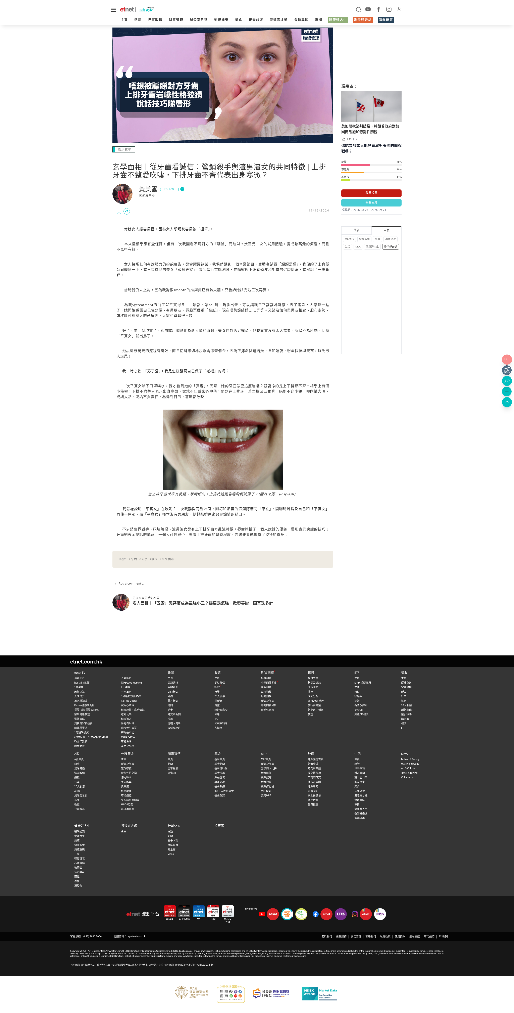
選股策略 (406, 714)
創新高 (218, 701)
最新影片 (79, 678)
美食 (238, 20)
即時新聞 (173, 692)
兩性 (77, 876)
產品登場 (219, 777)
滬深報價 (79, 773)
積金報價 (266, 773)
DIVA (358, 246)
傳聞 (170, 705)
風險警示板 (80, 795)
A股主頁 (79, 759)
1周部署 (79, 687)
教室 (310, 714)
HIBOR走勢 (127, 804)
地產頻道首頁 (315, 759)
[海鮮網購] (507, 370)
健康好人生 (338, 20)
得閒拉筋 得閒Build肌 (86, 710)
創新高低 (406, 710)
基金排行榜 (220, 768)
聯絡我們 (370, 936)
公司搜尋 (79, 809)
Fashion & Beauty (410, 759)
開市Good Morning (131, 683)
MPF (264, 754)
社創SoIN (174, 826)
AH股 (217, 714)
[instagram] (389, 9)
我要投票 (371, 193)
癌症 (77, 840)
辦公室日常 (199, 20)
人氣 (386, 230)
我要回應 (371, 202)
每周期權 (266, 696)
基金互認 (219, 795)
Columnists (407, 777)
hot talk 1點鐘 (82, 683)
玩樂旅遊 (256, 20)
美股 (404, 673)
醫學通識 (79, 831)
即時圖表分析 (269, 705)
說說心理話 (127, 705)
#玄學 (143, 559)
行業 (217, 692)
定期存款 (126, 768)
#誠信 (154, 559)
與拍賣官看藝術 (83, 723)
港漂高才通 (279, 20)
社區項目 (173, 845)
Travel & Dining (409, 773)
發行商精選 (314, 705)
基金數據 (219, 786)
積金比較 (266, 782)
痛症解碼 (79, 849)
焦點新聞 (173, 687)
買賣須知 (313, 791)
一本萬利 (126, 692)
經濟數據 (126, 791)
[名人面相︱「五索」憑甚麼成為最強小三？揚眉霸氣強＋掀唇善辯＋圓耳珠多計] (122, 602)
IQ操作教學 (80, 741)
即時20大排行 (316, 701)
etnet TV (349, 239)
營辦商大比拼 (269, 768)
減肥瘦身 (79, 872)
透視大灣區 (174, 723)
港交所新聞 (174, 714)
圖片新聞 (173, 701)
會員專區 (301, 20)
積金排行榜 (267, 786)
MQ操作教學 (128, 737)
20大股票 (219, 696)
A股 (77, 754)
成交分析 (313, 696)
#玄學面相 (167, 559)
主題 (357, 687)
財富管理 (176, 20)
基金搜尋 (219, 773)
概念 (403, 701)
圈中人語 (173, 840)
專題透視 (390, 239)
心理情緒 (79, 863)
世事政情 (155, 20)
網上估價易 (314, 795)
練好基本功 (127, 732)
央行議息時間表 (130, 800)
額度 (77, 764)
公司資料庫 (220, 723)
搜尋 (170, 719)
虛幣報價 (173, 768)
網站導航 (414, 936)
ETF (356, 673)
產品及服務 (127, 746)
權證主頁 (313, 678)
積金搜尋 (266, 777)
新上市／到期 (315, 710)
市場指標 (126, 795)
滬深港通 (79, 768)
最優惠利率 (127, 809)
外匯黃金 (127, 754)
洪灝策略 (79, 719)
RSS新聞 (443, 936)
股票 (217, 673)
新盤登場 (313, 764)
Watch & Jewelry (410, 764)
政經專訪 (79, 692)
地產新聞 (313, 786)
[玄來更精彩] (122, 194)
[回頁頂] (507, 402)
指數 (217, 687)
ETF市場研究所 (362, 683)
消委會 (78, 885)
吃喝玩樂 (126, 714)
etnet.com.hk (86, 661)
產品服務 (341, 936)
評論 (377, 239)
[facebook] (378, 9)
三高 (77, 854)
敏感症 (78, 867)
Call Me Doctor (129, 701)
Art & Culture (408, 768)
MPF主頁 (266, 759)
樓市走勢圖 (314, 782)
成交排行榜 (314, 773)
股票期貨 (266, 687)
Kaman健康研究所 (84, 705)
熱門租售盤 (314, 768)
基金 (217, 754)
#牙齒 (133, 559)
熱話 (138, 20)
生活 (347, 246)
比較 (357, 701)
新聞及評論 (267, 701)
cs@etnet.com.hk (136, 936)
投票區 (219, 826)
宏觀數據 (406, 687)
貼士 (170, 710)
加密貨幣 (174, 754)
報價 (357, 692)
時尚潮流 (79, 746)
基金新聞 (219, 764)
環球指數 (406, 683)
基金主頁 (219, 759)
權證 (311, 673)
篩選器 (358, 696)
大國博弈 (79, 696)
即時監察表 (267, 710)
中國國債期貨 (269, 683)
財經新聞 (364, 239)
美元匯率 (126, 782)
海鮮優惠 (386, 20)
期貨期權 (267, 673)
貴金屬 (125, 786)
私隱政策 (385, 936)
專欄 (318, 20)
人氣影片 (126, 678)
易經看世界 (127, 723)
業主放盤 (313, 800)
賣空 (217, 705)
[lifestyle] (174, 9)
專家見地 (219, 782)
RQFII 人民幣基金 (224, 791)
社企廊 (171, 849)
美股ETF (358, 710)
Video (171, 854)
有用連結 (429, 936)
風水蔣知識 (80, 701)
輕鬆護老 (79, 858)
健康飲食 (79, 845)
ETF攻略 (125, 687)
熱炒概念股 (220, 710)
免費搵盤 (313, 804)
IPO (216, 719)
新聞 (171, 673)
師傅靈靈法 (80, 728)
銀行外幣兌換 (129, 773)
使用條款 (400, 936)
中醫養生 (79, 836)
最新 (357, 230)
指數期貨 (266, 678)
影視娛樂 (221, 20)
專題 (170, 831)
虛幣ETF (172, 773)
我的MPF (266, 795)
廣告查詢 (356, 936)
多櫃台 (218, 728)
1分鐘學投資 (81, 732)
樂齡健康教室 (82, 714)
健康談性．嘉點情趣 (133, 710)
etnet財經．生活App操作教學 (91, 737)
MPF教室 (266, 791)
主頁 (124, 20)
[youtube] (368, 9)
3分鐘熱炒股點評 (131, 696)
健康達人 (126, 719)
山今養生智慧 (129, 728)
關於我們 (326, 936)
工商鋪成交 (314, 777)
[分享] (126, 211)
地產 (311, 754)
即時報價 (219, 683)
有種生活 (126, 741)
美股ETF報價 (361, 714)
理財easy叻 (174, 728)
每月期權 (266, 692)
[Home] (127, 9)
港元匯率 (126, 777)
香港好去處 (363, 20)
